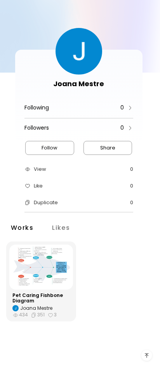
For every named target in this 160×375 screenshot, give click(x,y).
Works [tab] (22, 227)
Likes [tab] (61, 227)
